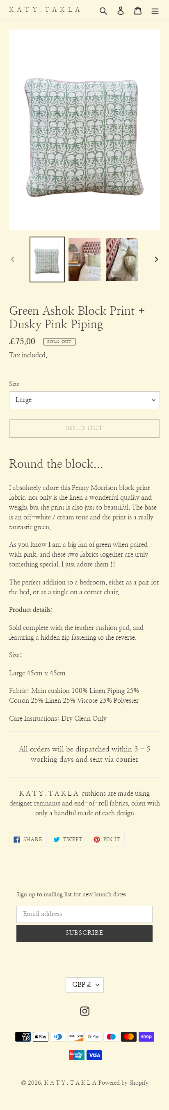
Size (14, 384)
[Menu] (155, 10)
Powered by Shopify (123, 1083)
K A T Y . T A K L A (44, 10)
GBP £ (82, 984)
